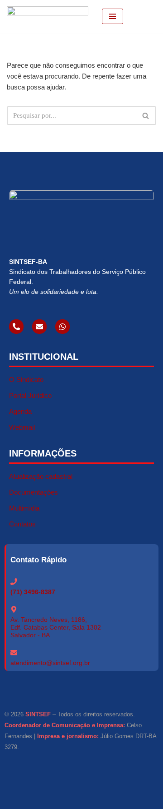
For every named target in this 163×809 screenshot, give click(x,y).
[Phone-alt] (16, 326)
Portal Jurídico (30, 395)
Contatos (22, 524)
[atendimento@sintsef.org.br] (13, 652)
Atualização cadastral (40, 476)
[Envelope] (39, 326)
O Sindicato (26, 379)
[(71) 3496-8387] (13, 581)
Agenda (20, 411)
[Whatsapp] (62, 326)
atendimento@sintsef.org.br (50, 662)
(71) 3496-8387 (32, 592)
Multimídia (24, 508)
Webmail (22, 427)
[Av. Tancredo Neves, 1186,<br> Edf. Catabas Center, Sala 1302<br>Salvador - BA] (13, 609)
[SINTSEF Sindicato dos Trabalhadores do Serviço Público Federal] (47, 16)
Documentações (33, 492)
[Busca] (146, 115)
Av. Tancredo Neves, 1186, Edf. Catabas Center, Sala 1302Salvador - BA (55, 627)
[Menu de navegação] (112, 16)
